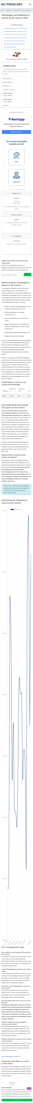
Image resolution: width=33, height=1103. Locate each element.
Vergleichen (27, 274)
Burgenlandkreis (17, 10)
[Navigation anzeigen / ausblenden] (30, 4)
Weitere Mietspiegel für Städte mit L (11, 1056)
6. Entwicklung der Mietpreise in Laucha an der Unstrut (14, 44)
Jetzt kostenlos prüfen (16, 131)
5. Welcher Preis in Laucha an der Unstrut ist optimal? (14, 40)
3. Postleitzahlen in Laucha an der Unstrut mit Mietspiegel (15, 34)
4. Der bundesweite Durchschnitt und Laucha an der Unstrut (15, 37)
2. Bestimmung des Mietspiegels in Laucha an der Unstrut (15, 31)
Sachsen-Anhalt (8, 10)
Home (2, 10)
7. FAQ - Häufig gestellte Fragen (10, 47)
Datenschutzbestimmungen (25, 1096)
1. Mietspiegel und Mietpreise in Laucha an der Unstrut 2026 (15, 28)
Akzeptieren (17, 1100)
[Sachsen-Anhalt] (16, 54)
